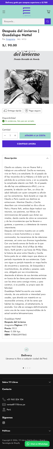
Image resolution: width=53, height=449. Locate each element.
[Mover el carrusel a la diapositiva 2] (25, 367)
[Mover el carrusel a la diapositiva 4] (29, 367)
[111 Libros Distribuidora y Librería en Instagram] (3, 423)
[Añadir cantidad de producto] (15, 135)
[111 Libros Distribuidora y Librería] (26, 12)
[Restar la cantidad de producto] (4, 135)
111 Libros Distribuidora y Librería (32, 440)
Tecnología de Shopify (11, 443)
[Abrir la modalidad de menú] (4, 12)
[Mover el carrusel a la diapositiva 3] (27, 367)
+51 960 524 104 (15, 399)
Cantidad (6, 129)
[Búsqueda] (48, 21)
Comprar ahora (26, 143)
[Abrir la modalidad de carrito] (48, 12)
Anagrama (10, 39)
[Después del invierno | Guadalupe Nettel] (26, 77)
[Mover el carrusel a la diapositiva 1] (23, 367)
